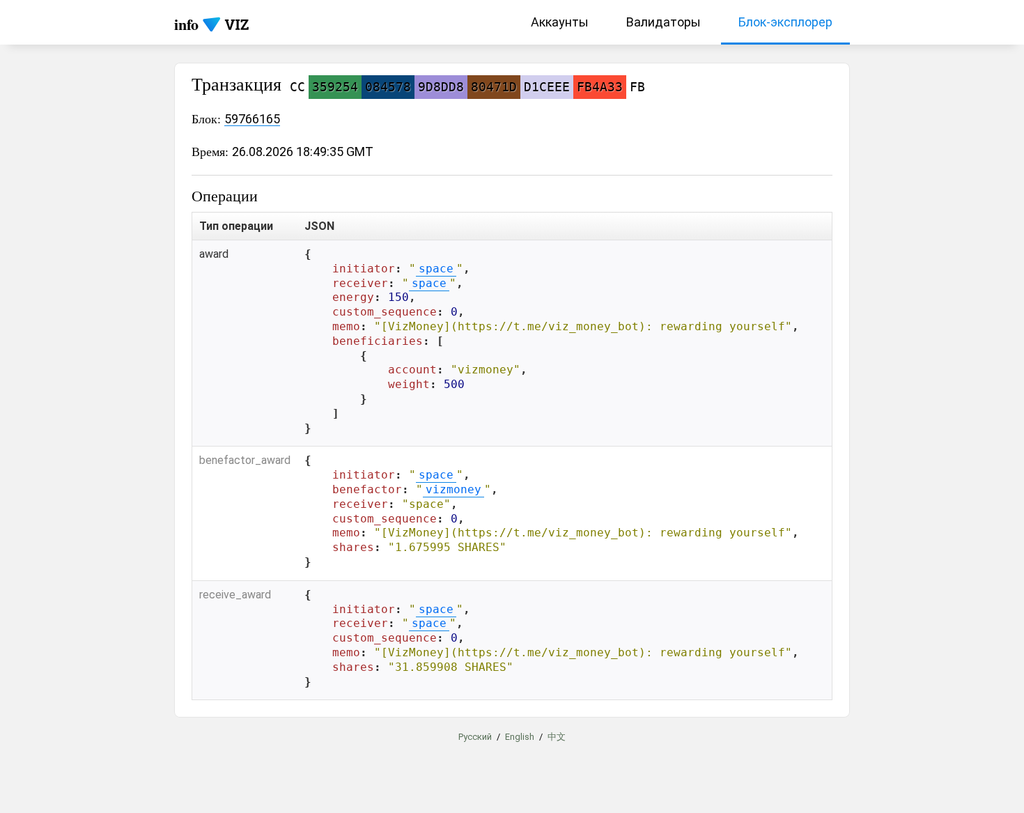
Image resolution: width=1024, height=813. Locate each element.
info (186, 24)
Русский (475, 736)
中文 (557, 736)
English (519, 736)
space (436, 268)
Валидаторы (663, 22)
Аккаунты (560, 22)
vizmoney (453, 489)
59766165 (252, 118)
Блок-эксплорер (785, 22)
